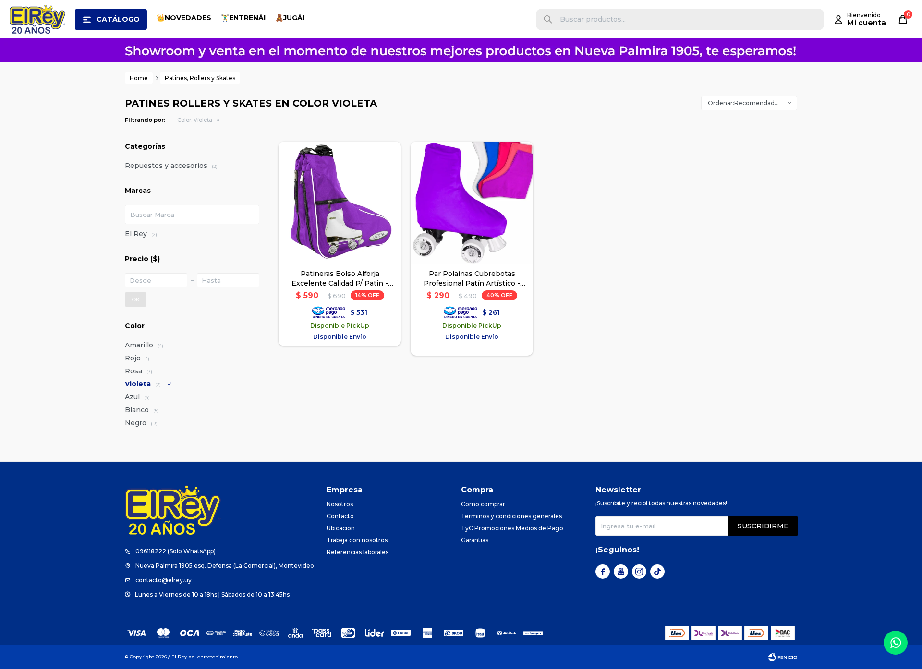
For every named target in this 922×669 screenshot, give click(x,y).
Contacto (340, 516)
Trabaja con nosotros (357, 540)
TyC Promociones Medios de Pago (512, 528)
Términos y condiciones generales (511, 516)
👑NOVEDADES (184, 17)
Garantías (474, 540)
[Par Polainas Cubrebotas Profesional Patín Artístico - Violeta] (472, 203)
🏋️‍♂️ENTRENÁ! (243, 17)
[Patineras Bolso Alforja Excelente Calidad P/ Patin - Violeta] (340, 203)
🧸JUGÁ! (289, 17)
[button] (548, 19)
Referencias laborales (357, 552)
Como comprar (483, 504)
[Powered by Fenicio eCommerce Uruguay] (782, 657)
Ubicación (341, 528)
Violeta (194, 120)
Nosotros (340, 504)
